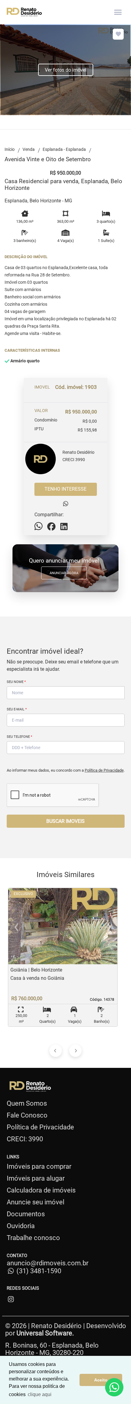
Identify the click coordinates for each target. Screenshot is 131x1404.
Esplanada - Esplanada (64, 149)
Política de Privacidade (104, 770)
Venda (29, 149)
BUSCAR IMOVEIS (65, 821)
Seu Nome (16, 682)
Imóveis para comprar (39, 1166)
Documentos (26, 1214)
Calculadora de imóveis (41, 1190)
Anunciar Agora (64, 573)
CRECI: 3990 (25, 1139)
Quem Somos (27, 1103)
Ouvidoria (21, 1226)
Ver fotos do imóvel (66, 70)
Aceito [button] (101, 1379)
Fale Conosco (27, 1115)
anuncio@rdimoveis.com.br (47, 1263)
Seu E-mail (17, 709)
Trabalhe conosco (33, 1238)
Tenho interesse (65, 489)
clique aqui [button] (39, 1394)
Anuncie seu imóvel (35, 1202)
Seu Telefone (19, 737)
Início (10, 149)
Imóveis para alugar (36, 1178)
